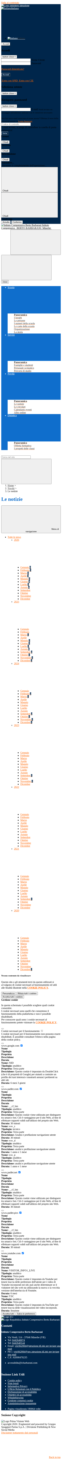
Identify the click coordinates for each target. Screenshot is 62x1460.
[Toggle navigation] (26, 267)
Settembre (25, 590)
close (5, 282)
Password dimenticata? (12, 69)
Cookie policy (15, 1380)
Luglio (24, 584)
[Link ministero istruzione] (15, 5)
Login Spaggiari (25, 121)
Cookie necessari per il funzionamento (20, 1031)
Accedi (6, 44)
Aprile (24, 576)
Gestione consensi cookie (20, 1400)
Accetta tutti (13, 997)
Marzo (24, 573)
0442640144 (18, 1343)
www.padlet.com (10, 1089)
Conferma (17, 222)
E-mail (34, 109)
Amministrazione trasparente (22, 1403)
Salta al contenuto (10, 2)
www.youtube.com (11, 1253)
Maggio (25, 578)
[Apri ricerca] (35, 242)
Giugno (25, 581)
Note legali (13, 1383)
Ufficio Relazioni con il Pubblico (24, 1389)
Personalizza (8, 993)
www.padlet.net (9, 1172)
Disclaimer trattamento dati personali (19, 1432)
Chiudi (5, 142)
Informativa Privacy (18, 1386)
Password (36, 63)
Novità (11, 488)
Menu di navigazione (42, 530)
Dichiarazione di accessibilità (22, 1392)
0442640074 (18, 1340)
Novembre (25, 596)
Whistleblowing (16, 1397)
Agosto (25, 587)
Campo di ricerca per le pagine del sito (20, 454)
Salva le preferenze (26, 1314)
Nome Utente (38, 60)
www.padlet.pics (10, 1212)
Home (11, 485)
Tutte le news (14, 537)
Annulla (6, 222)
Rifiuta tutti (27, 993)
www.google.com (10, 1045)
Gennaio (25, 567)
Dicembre (25, 598)
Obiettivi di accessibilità (19, 1394)
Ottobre (24, 593)
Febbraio (25, 570)
